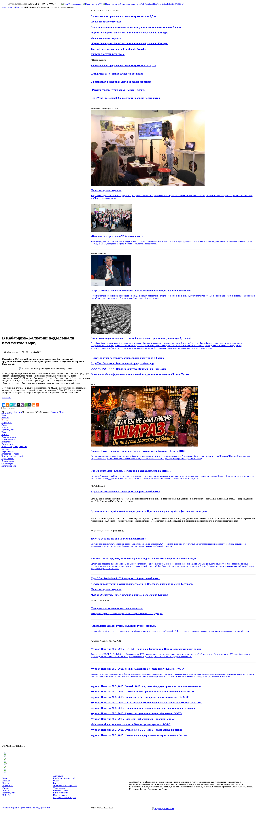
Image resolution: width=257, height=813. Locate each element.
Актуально (6, 442)
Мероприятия (7, 451)
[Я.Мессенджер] (11, 404)
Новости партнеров (62, 795)
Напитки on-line (8, 466)
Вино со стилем (60, 793)
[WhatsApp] (26, 404)
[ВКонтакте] (3, 404)
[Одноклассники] (7, 404)
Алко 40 (5, 418)
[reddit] (37, 404)
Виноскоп (57, 783)
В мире (4, 427)
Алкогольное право (10, 454)
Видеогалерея (7, 461)
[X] (18, 404)
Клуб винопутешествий (12, 456)
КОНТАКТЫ (155, 4)
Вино (3, 415)
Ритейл (4, 425)
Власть (4, 420)
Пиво (3, 432)
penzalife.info (6, 397)
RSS (48, 808)
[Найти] (28, 407)
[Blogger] (33, 404)
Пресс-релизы (7, 458)
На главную (6, 413)
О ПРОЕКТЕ (143, 4)
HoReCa (5, 434)
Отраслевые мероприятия (65, 785)
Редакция (14, 808)
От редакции (7, 444)
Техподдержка (39, 808)
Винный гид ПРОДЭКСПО (14, 446)
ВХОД (165, 4)
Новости (54, 412)
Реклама (6, 808)
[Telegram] (14, 404)
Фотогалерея (7, 463)
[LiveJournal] (29, 404)
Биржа (56, 781)
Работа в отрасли (9, 437)
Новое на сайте (8, 439)
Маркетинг (6, 422)
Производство (7, 430)
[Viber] (22, 404)
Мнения (5, 449)
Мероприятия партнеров (64, 797)
